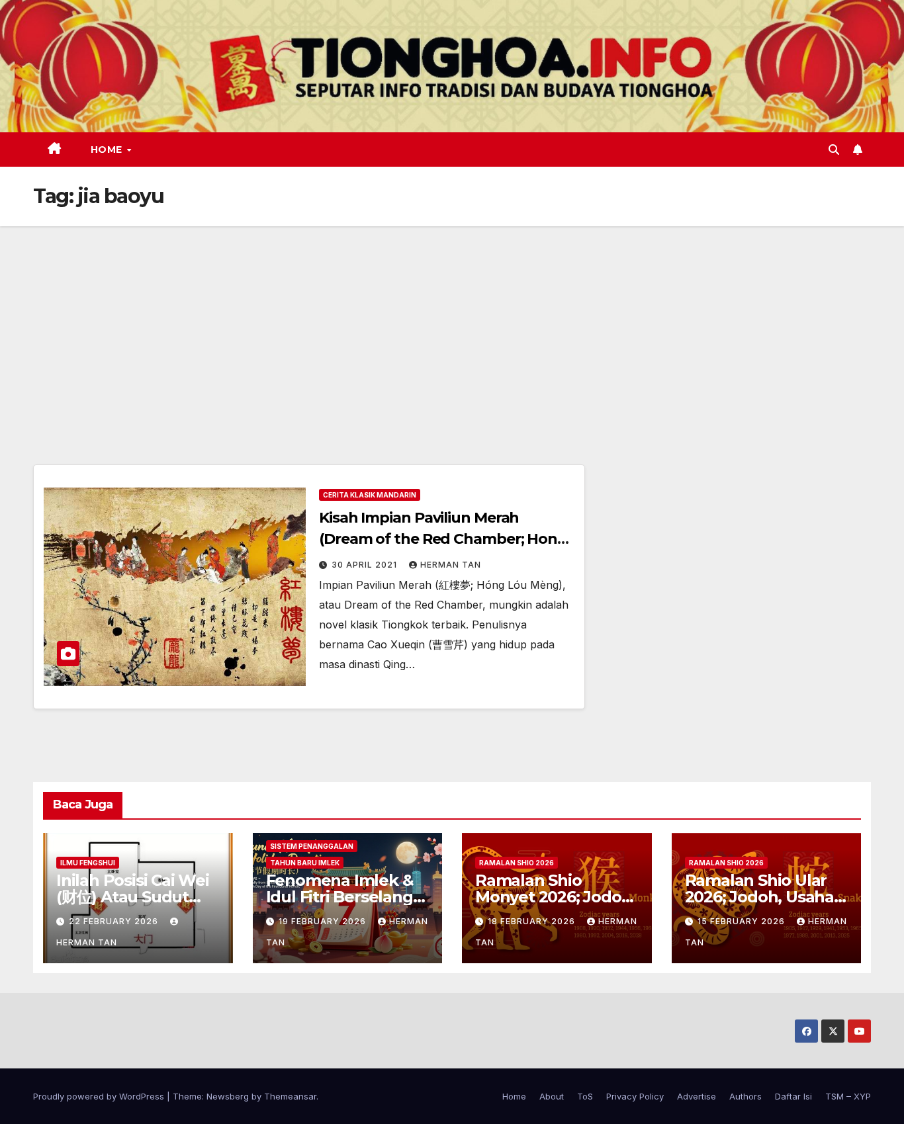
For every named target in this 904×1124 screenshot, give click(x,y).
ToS (585, 1096)
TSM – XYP (848, 1096)
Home (108, 149)
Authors (745, 1096)
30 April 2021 (366, 565)
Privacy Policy (635, 1096)
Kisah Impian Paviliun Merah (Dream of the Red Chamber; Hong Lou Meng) (443, 539)
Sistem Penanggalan (311, 846)
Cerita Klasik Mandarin (369, 495)
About (551, 1096)
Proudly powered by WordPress (100, 1096)
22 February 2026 (115, 921)
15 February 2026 (743, 921)
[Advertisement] (452, 325)
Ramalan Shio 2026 (516, 863)
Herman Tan (450, 565)
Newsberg (227, 1096)
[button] (834, 149)
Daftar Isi (793, 1096)
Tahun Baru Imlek (304, 863)
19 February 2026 (324, 921)
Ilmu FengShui (87, 863)
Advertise (696, 1096)
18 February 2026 (533, 921)
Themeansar (290, 1096)
